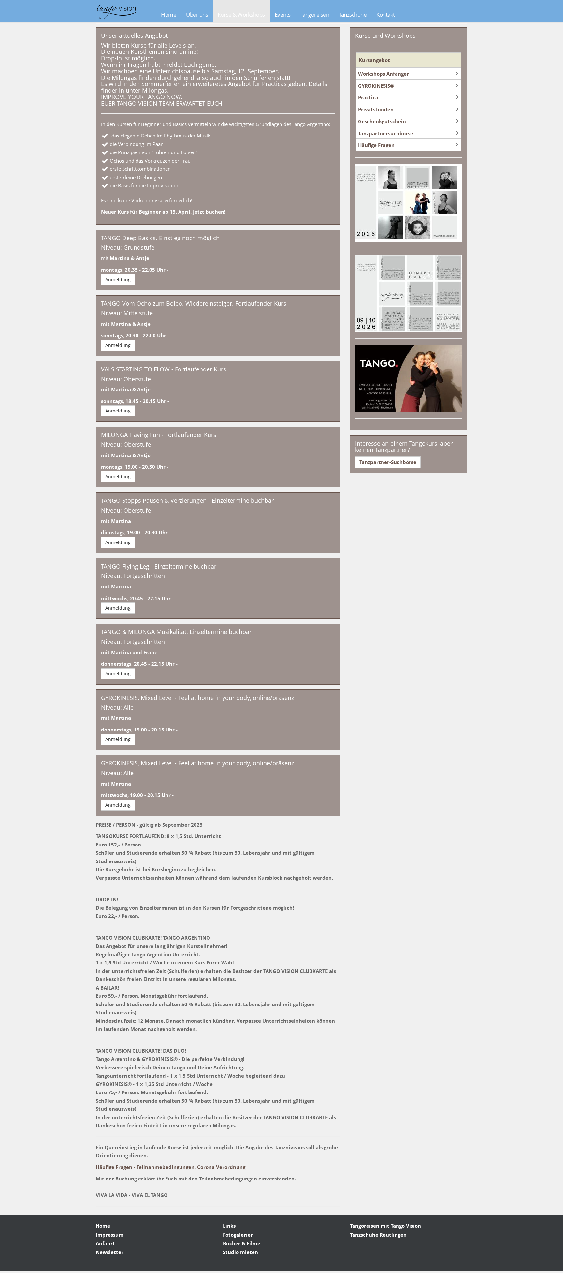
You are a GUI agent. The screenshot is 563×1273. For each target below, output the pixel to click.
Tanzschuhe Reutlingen (378, 1234)
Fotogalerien (238, 1234)
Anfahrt (105, 1243)
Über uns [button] (197, 14)
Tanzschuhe (353, 14)
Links (229, 1225)
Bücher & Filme (241, 1243)
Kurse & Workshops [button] (241, 14)
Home (168, 14)
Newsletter (109, 1252)
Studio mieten (240, 1252)
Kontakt (385, 14)
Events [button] (283, 14)
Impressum (109, 1234)
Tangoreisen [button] (314, 14)
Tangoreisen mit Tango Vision (385, 1225)
